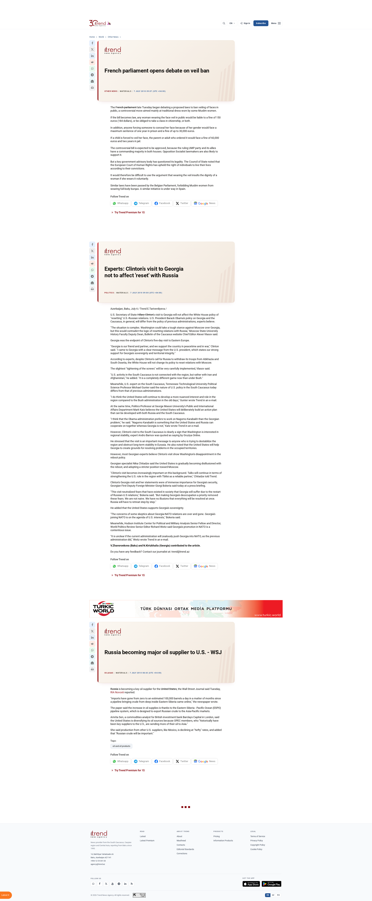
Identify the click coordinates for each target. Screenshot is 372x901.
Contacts (181, 845)
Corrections (182, 853)
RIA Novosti (117, 692)
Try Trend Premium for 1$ (129, 212)
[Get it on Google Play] (271, 884)
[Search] (224, 23)
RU (278, 895)
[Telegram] (118, 883)
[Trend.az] (100, 23)
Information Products (223, 840)
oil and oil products (121, 746)
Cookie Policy (256, 849)
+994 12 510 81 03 (98, 861)
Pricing (216, 836)
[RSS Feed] (131, 883)
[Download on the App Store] (251, 884)
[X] (106, 883)
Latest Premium (147, 840)
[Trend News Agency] (99, 834)
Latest (143, 836)
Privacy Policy (256, 840)
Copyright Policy (257, 845)
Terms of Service (257, 836)
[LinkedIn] (125, 883)
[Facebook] (99, 883)
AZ (273, 895)
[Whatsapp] (93, 883)
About (179, 836)
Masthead (181, 840)
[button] (92, 43)
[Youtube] (112, 883)
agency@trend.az (98, 864)
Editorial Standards (185, 849)
